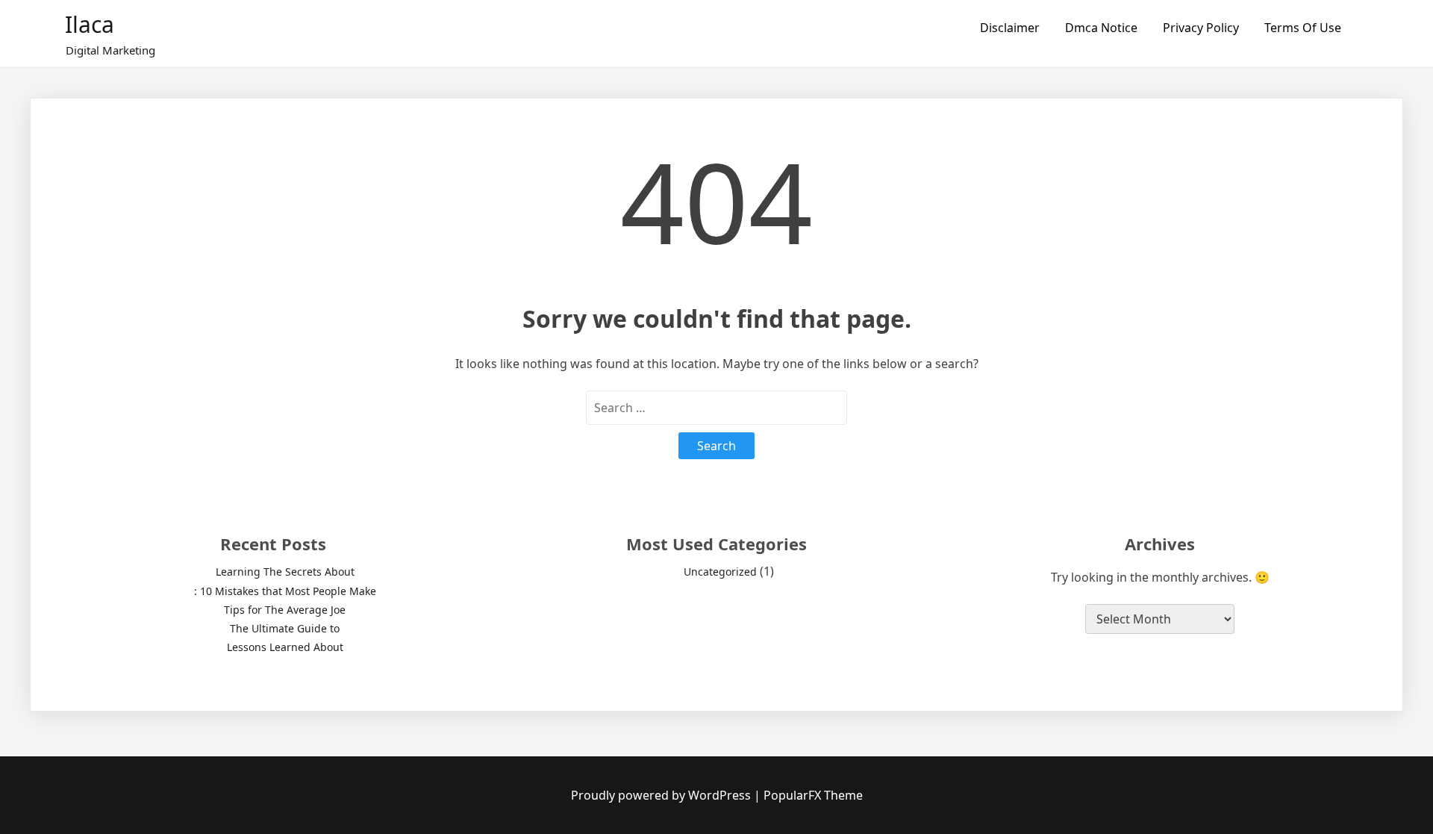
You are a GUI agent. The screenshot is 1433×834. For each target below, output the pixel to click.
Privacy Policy (1201, 27)
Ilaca (89, 24)
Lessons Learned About (285, 647)
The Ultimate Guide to (285, 628)
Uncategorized (720, 571)
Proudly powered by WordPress (662, 795)
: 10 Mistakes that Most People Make (285, 591)
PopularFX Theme (813, 795)
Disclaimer (1010, 27)
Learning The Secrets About (285, 571)
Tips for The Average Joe (285, 610)
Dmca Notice (1101, 27)
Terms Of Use (1302, 27)
